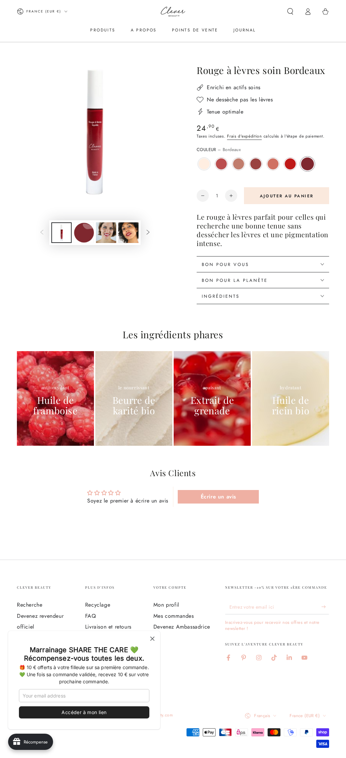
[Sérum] (204, 163)
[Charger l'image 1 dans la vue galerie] (61, 232)
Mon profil (166, 605)
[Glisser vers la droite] (148, 232)
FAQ (90, 616)
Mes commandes (173, 616)
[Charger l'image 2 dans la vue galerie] (84, 232)
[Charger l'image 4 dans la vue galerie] (128, 232)
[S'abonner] (325, 606)
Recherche (29, 605)
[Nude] (238, 163)
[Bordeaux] (307, 163)
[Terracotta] (255, 163)
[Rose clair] (273, 163)
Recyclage (97, 605)
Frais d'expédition (244, 136)
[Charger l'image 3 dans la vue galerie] (106, 232)
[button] (290, 11)
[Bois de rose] (221, 163)
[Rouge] (290, 163)
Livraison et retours (108, 627)
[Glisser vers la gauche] (41, 232)
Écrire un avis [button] (218, 496)
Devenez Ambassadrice (181, 627)
